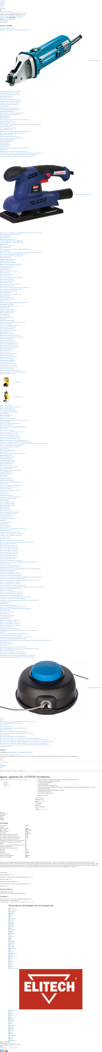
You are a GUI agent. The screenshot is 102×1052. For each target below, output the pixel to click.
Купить (39, 809)
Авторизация (3, 11)
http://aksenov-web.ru (11, 1043)
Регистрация (9, 11)
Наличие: (37, 805)
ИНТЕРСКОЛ (42, 801)
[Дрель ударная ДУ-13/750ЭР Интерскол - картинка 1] (17, 779)
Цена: (36, 806)
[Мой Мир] (6, 1051)
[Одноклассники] (4, 1051)
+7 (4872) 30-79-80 (12, 1048)
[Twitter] (2, 1051)
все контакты (18, 17)
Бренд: (37, 801)
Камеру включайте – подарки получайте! (19, 752)
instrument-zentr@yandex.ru (9, 19)
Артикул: (37, 799)
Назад (44, 809)
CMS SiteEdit (17, 1045)
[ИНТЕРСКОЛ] (39, 797)
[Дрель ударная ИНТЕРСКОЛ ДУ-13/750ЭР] (6, 784)
